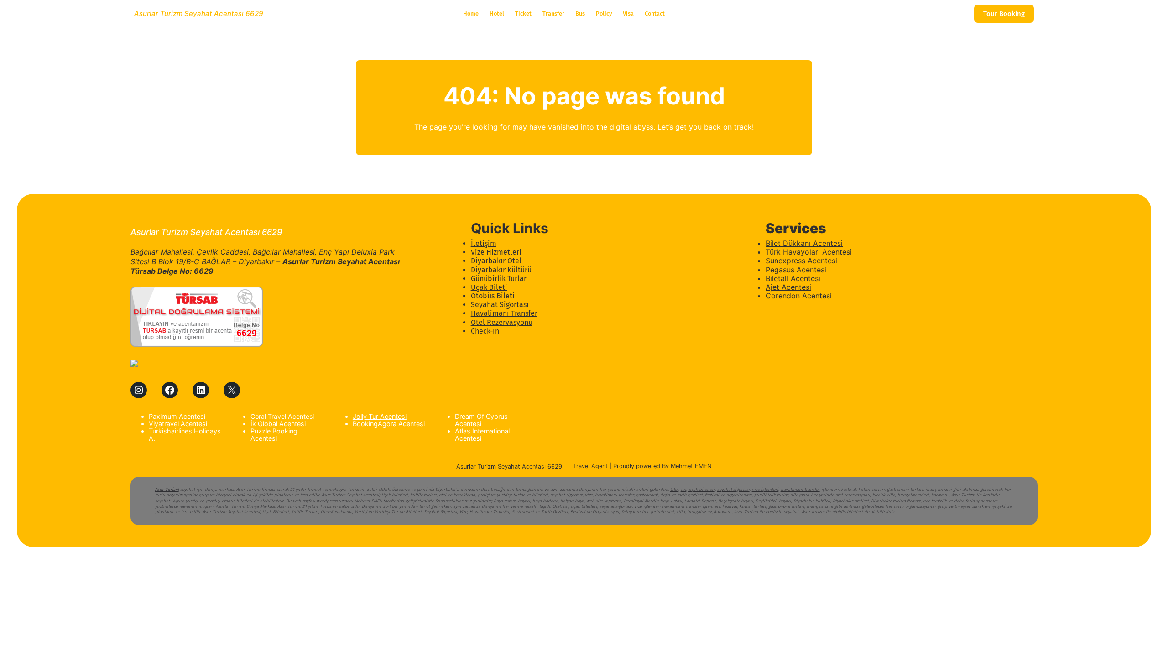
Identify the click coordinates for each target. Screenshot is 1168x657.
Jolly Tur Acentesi (380, 416)
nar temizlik (935, 501)
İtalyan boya (572, 501)
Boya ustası (505, 501)
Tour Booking (1004, 14)
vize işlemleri (765, 489)
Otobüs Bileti (493, 296)
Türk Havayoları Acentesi (809, 251)
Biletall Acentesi (793, 278)
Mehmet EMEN (691, 466)
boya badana (545, 501)
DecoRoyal (633, 501)
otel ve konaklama (457, 495)
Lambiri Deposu (700, 501)
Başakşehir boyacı (735, 501)
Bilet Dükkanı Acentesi (804, 243)
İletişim (483, 243)
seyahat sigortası (733, 489)
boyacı (524, 501)
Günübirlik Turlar (499, 278)
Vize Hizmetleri (496, 252)
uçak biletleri (701, 489)
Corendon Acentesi (799, 295)
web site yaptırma (603, 501)
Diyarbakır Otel (496, 260)
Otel (674, 489)
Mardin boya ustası (663, 501)
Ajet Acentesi (788, 287)
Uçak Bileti (489, 287)
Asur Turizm (167, 489)
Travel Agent (590, 466)
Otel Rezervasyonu (501, 322)
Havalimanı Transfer (504, 313)
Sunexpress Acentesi (801, 260)
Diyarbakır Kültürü (501, 270)
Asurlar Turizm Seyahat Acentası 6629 (198, 13)
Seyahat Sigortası (500, 304)
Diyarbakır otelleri (851, 501)
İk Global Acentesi (278, 424)
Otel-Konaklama (336, 512)
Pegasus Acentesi (796, 269)
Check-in (485, 331)
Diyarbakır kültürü (811, 501)
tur (683, 489)
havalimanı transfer (800, 489)
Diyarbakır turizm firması (896, 501)
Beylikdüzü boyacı (773, 501)
